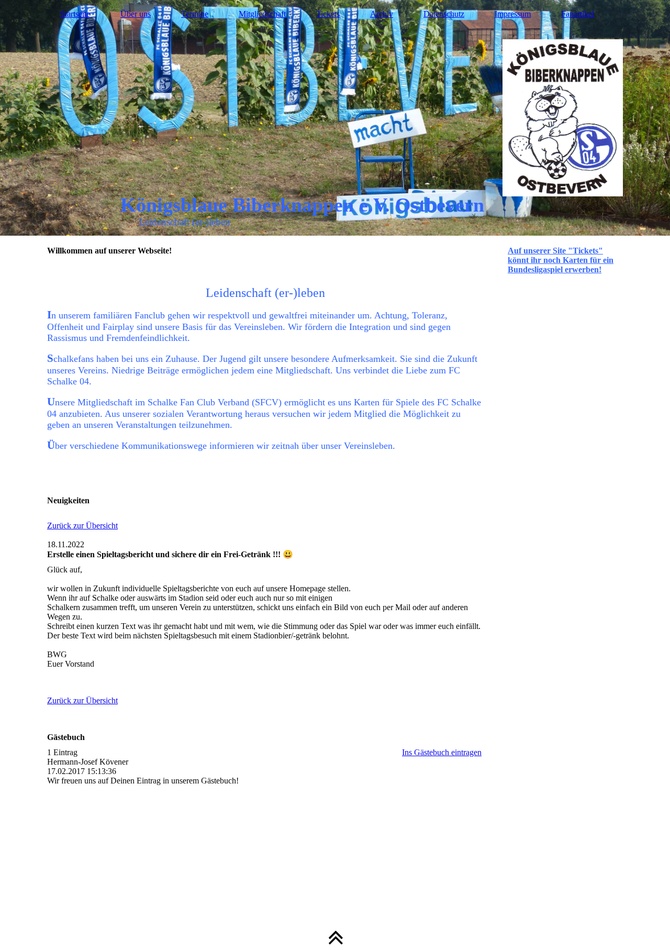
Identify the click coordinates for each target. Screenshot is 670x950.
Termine (194, 13)
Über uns (135, 13)
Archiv (381, 13)
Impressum (513, 13)
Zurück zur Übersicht (82, 525)
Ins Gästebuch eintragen (442, 752)
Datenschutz (443, 13)
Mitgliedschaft (262, 13)
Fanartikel (577, 13)
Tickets (328, 13)
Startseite (75, 13)
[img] (335, 118)
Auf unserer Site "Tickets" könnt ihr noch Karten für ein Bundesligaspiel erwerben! (560, 260)
